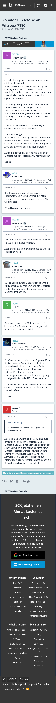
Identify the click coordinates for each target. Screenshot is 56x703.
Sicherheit (38, 661)
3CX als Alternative (38, 656)
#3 (50, 234)
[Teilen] (46, 69)
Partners (17, 592)
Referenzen (39, 665)
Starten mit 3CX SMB (38, 630)
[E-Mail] (23, 481)
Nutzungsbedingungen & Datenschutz (31, 684)
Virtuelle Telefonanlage (17, 630)
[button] (5, 5)
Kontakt (17, 611)
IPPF (13, 679)
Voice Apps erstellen (17, 634)
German (24, 679)
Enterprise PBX (38, 583)
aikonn (7, 29)
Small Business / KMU (38, 587)
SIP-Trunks (17, 662)
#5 (50, 317)
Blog (39, 634)
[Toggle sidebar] (51, 5)
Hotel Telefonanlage (38, 602)
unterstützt (27, 329)
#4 (50, 277)
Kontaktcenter (38, 592)
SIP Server (17, 639)
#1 (50, 69)
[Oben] (23, 689)
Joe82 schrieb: (13, 422)
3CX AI (17, 658)
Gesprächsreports (17, 648)
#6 (50, 354)
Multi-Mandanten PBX (38, 597)
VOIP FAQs (38, 644)
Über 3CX (17, 583)
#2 (50, 187)
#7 (50, 416)
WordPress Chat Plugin (17, 653)
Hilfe (18, 688)
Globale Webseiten (17, 606)
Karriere (17, 587)
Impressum (8, 688)
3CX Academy (39, 639)
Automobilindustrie (38, 616)
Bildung (38, 606)
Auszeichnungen (17, 597)
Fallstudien (17, 602)
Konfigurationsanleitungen (38, 650)
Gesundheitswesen (38, 611)
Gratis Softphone (17, 644)
